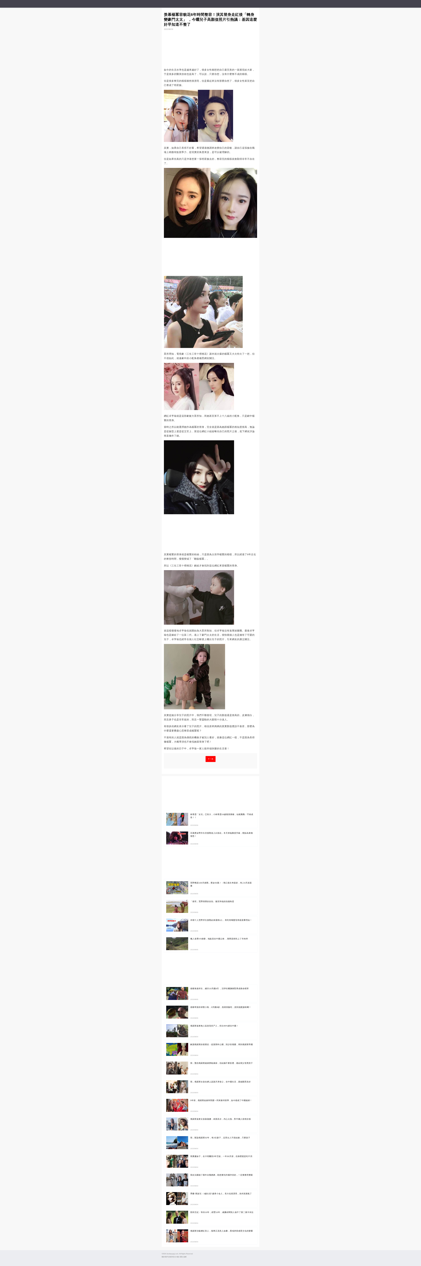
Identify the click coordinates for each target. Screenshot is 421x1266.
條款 (177, 1257)
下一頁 (210, 759)
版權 (184, 1257)
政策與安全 (172, 1257)
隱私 (181, 1257)
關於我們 (165, 1257)
